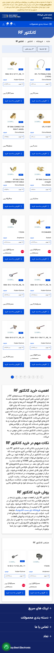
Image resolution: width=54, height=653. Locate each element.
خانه (48, 41)
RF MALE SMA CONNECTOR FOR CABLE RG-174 (14, 182)
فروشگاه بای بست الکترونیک (27, 510)
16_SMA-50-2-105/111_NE (40, 285)
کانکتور (30, 41)
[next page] (41, 377)
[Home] (11, 16)
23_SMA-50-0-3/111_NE (14, 338)
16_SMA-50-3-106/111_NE (40, 338)
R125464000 (46, 232)
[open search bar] (14, 25)
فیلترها (42, 49)
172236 (21, 232)
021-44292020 (47, 18)
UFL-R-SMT (46, 127)
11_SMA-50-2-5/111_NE (14, 74)
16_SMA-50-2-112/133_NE (13, 285)
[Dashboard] (3, 25)
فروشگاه (39, 41)
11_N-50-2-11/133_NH (16, 566)
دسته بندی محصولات (38, 24)
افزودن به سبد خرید (39, 101)
